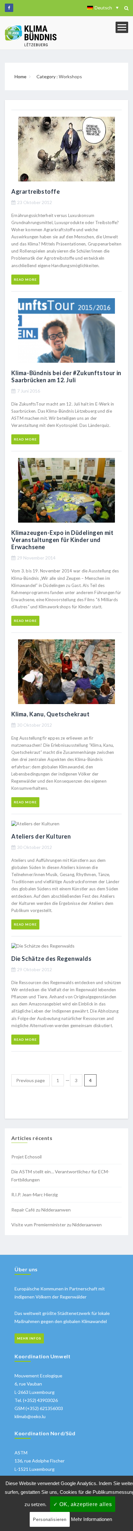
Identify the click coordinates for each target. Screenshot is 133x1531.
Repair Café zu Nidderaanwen (41, 1209)
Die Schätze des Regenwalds (51, 958)
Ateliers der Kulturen (41, 836)
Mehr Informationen (91, 1519)
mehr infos (29, 1338)
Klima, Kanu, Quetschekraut (50, 714)
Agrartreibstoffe (35, 191)
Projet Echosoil (26, 1156)
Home (20, 76)
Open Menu (122, 27)
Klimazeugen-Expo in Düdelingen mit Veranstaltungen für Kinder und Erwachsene (62, 539)
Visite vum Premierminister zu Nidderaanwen (56, 1224)
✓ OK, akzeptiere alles (82, 1504)
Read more (25, 279)
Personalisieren (49, 1519)
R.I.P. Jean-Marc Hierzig (34, 1194)
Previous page (30, 1080)
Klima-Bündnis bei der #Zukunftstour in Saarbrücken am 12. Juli (66, 376)
